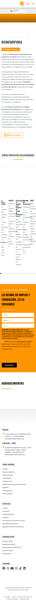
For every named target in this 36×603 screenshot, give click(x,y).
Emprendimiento (8, 514)
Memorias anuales (8, 544)
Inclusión (5, 517)
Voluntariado (6, 478)
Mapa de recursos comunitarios (13, 527)
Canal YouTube (7, 550)
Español (16, 11)
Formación (6, 511)
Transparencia (7, 490)
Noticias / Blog (7, 541)
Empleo (5, 508)
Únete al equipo (7, 475)
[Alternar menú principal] (27, 4)
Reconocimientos (8, 472)
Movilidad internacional (10, 523)
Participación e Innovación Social (13, 520)
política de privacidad (24, 341)
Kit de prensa (6, 553)
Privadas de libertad (10, 49)
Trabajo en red (7, 481)
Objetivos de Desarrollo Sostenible (14, 484)
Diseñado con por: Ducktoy (21, 590)
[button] (22, 3)
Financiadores (7, 493)
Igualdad (5, 487)
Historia (5, 469)
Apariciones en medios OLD (12, 547)
